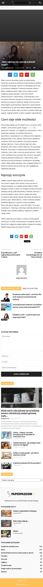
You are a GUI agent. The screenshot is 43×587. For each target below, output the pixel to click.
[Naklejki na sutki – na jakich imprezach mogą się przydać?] (6, 317)
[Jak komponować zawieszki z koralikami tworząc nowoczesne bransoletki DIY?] (6, 307)
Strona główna (5, 8)
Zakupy (4, 407)
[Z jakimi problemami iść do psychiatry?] (6, 465)
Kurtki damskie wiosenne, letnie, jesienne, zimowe (17, 553)
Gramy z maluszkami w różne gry (25, 511)
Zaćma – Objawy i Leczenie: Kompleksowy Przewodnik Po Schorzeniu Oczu (24, 434)
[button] (40, 3)
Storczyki (4, 559)
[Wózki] (6, 533)
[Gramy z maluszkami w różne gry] (6, 513)
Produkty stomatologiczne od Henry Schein (34, 254)
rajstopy (30, 128)
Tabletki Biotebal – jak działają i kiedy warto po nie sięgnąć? (26, 444)
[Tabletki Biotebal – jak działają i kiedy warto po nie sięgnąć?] (6, 445)
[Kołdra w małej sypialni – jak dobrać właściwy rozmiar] (6, 455)
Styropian (4, 556)
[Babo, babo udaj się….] (6, 523)
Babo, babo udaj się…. (21, 521)
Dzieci (3, 549)
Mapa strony (21, 581)
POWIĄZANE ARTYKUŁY (11, 288)
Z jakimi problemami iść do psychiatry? (27, 463)
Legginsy (4, 562)
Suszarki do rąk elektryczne (10, 546)
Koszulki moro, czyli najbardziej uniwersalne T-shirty (10, 254)
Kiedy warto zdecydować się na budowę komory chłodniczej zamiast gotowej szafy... (20, 413)
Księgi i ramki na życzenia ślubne (11, 568)
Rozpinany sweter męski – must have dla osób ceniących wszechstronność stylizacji (27, 296)
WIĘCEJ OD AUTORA (30, 288)
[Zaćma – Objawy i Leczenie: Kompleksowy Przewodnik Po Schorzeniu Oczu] (6, 435)
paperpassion (9, 68)
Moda (3, 58)
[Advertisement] (21, 26)
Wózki (15, 531)
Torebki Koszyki (6, 565)
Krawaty (4, 572)
